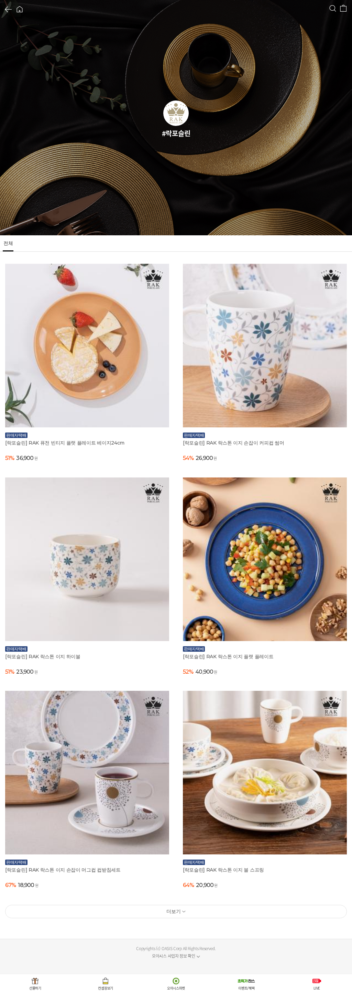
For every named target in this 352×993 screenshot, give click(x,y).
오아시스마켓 (176, 988)
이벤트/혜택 (246, 988)
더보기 (173, 911)
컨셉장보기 (105, 988)
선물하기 (35, 988)
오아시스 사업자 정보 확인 (173, 956)
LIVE (317, 988)
